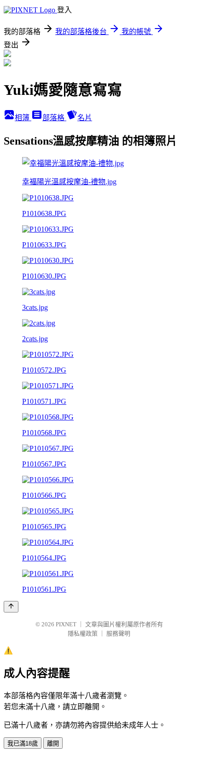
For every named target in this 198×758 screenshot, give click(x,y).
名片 (84, 118)
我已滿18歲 (22, 743)
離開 (53, 743)
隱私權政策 (83, 633)
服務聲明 (118, 633)
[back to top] (11, 606)
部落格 (54, 118)
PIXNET (66, 624)
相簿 (23, 118)
